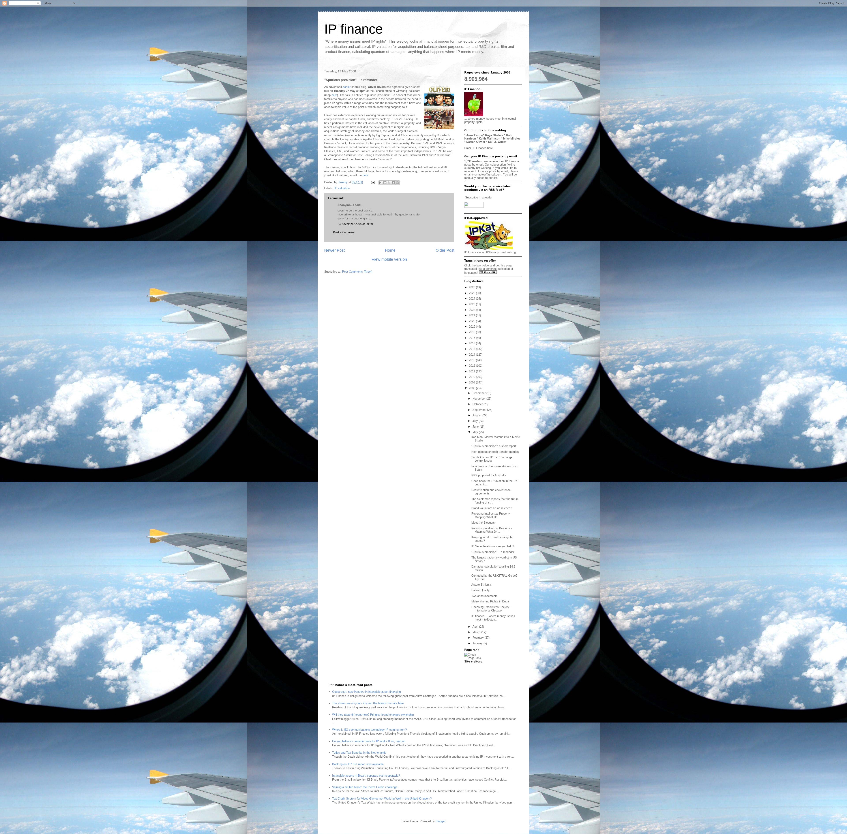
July (475, 421)
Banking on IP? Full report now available (358, 764)
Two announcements (484, 596)
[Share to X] (389, 182)
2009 (472, 382)
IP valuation (342, 188)
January (477, 643)
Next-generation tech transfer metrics (495, 451)
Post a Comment (344, 232)
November (479, 398)
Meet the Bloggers (483, 522)
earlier (347, 87)
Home (390, 250)
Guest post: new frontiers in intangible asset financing (366, 691)
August (477, 415)
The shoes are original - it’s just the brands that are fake (368, 703)
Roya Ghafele (494, 135)
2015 (472, 349)
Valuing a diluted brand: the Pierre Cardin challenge (364, 787)
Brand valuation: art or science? (491, 508)
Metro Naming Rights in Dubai (490, 601)
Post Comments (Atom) (357, 271)
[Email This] (381, 182)
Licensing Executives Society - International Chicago (491, 608)
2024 (472, 298)
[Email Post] (372, 182)
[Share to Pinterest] (397, 182)
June (476, 426)
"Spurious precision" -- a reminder (492, 552)
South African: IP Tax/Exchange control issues (491, 459)
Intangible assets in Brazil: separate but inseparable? (366, 775)
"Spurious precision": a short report (493, 446)
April (475, 626)
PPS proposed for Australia (488, 475)
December (479, 393)
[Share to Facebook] (393, 182)
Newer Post (334, 250)
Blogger (440, 821)
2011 (472, 371)
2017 (472, 338)
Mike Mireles (511, 138)
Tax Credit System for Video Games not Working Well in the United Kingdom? (382, 798)
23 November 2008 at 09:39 (355, 224)
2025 (472, 293)
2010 (472, 377)
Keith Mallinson (489, 138)
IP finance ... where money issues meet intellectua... (493, 617)
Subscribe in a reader (478, 197)
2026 (472, 287)
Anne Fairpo (474, 135)
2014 (472, 354)
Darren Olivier (475, 141)
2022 (472, 309)
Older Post (445, 250)
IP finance (353, 29)
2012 (472, 365)
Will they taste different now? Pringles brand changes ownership (373, 714)
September (479, 409)
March (476, 632)
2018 (472, 332)
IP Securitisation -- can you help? (492, 546)
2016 (472, 343)
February (478, 637)
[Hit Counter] (472, 667)
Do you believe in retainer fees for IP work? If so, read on (368, 741)
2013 (472, 360)
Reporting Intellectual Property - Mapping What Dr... (491, 515)
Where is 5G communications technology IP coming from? (369, 729)
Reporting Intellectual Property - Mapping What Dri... (491, 530)
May (475, 432)
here (334, 95)
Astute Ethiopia (481, 584)
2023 (472, 304)
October (477, 404)
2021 (472, 315)
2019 (472, 326)
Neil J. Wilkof (497, 141)
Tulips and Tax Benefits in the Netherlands (359, 752)
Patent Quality (480, 590)
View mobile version (389, 259)
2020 (472, 321)
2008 (472, 388)
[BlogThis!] (385, 182)
